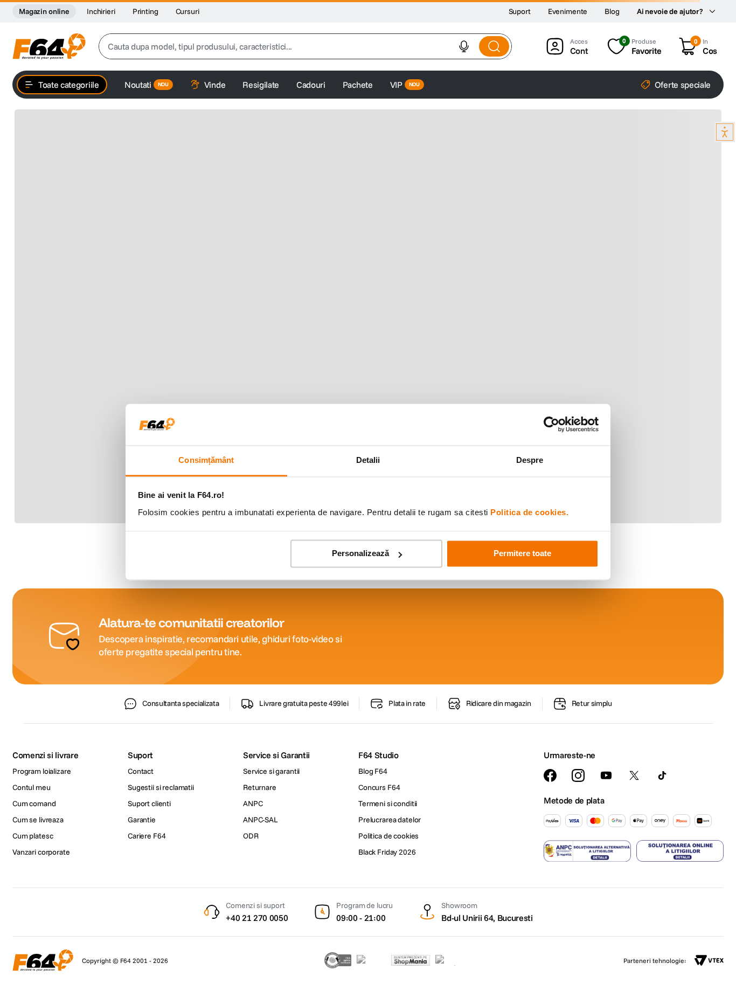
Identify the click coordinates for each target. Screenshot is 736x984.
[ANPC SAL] (587, 851)
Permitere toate (522, 553)
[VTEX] (709, 960)
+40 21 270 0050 (257, 917)
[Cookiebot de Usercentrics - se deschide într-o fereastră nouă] (551, 425)
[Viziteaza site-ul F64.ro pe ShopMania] (410, 960)
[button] (464, 46)
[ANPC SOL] (680, 851)
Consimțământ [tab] (206, 460)
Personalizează (360, 553)
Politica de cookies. (529, 512)
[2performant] (451, 960)
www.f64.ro (197, 783)
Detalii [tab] (368, 460)
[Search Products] (494, 46)
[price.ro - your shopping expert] (371, 960)
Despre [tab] (530, 460)
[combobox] (305, 46)
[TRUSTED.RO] (337, 960)
